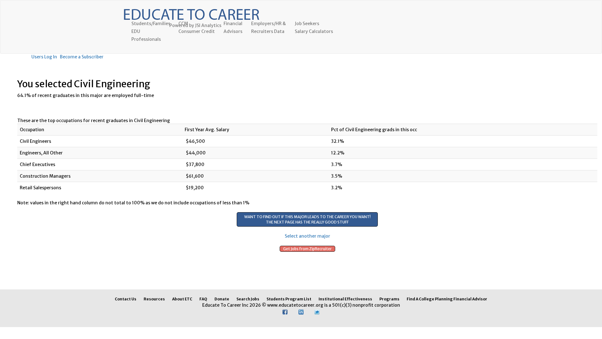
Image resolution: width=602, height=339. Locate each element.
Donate (221, 299)
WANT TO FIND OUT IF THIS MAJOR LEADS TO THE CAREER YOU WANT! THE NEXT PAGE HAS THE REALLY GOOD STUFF (307, 219)
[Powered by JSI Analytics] (191, 8)
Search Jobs (247, 299)
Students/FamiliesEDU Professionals (150, 31)
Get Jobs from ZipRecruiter (307, 248)
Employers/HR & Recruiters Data (268, 27)
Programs (389, 299)
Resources (154, 299)
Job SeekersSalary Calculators (314, 27)
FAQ (203, 299)
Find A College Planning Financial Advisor (447, 299)
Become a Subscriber (81, 57)
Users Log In (44, 57)
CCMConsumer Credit (196, 27)
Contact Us (125, 299)
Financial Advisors (233, 27)
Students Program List (289, 299)
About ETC (182, 299)
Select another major (307, 236)
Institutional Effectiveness (345, 299)
